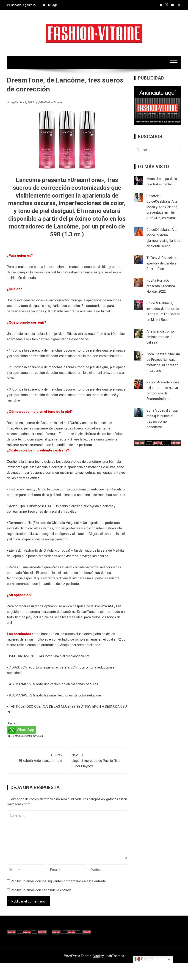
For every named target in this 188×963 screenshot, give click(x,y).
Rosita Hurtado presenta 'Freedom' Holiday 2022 (161, 286)
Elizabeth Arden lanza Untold (40, 758)
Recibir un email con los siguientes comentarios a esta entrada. (58, 881)
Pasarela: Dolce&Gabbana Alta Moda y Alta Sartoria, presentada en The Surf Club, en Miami (162, 207)
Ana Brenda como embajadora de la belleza (160, 336)
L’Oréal (73, 423)
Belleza (27, 736)
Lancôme (68, 612)
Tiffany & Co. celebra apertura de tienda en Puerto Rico (162, 263)
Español (147, 959)
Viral (96, 956)
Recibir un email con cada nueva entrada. (41, 890)
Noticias (38, 736)
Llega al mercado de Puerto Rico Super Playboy (96, 760)
